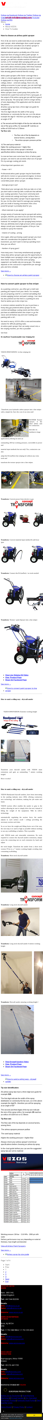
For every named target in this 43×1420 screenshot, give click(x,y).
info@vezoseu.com (13, 1371)
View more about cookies (15, 1418)
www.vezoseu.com (16, 1378)
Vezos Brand (6, 1407)
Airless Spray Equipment (11, 1395)
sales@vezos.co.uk (14, 1308)
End (6, 1281)
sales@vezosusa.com (15, 1339)
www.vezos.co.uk (16, 1312)
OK (34, 1415)
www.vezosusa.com (17, 1343)
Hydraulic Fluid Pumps (26, 1400)
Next (7, 1279)
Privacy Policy (18, 1407)
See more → (6, 271)
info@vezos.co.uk (12, 1306)
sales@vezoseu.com (14, 1374)
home (7, 24)
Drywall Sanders (17, 1398)
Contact (29, 1407)
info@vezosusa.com (13, 1336)
